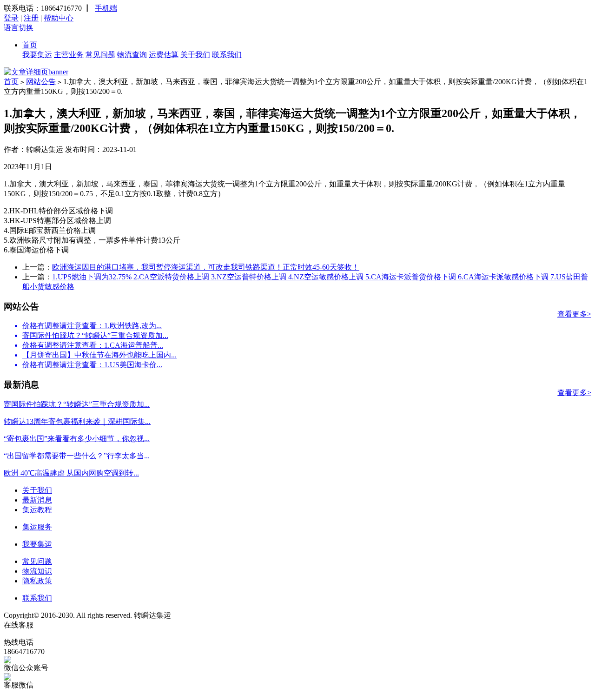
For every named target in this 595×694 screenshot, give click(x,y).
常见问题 (100, 55)
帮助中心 (58, 18)
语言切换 (18, 28)
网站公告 (41, 82)
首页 (29, 45)
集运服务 (37, 527)
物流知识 (37, 571)
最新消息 (37, 500)
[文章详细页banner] (36, 72)
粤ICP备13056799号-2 (208, 615)
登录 (11, 18)
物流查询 (132, 55)
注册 (31, 18)
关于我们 (195, 55)
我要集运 (37, 55)
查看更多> (574, 314)
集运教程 (37, 510)
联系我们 (227, 55)
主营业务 (69, 55)
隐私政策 (37, 581)
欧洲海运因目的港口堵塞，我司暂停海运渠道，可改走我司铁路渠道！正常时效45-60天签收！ (205, 267)
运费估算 (163, 55)
